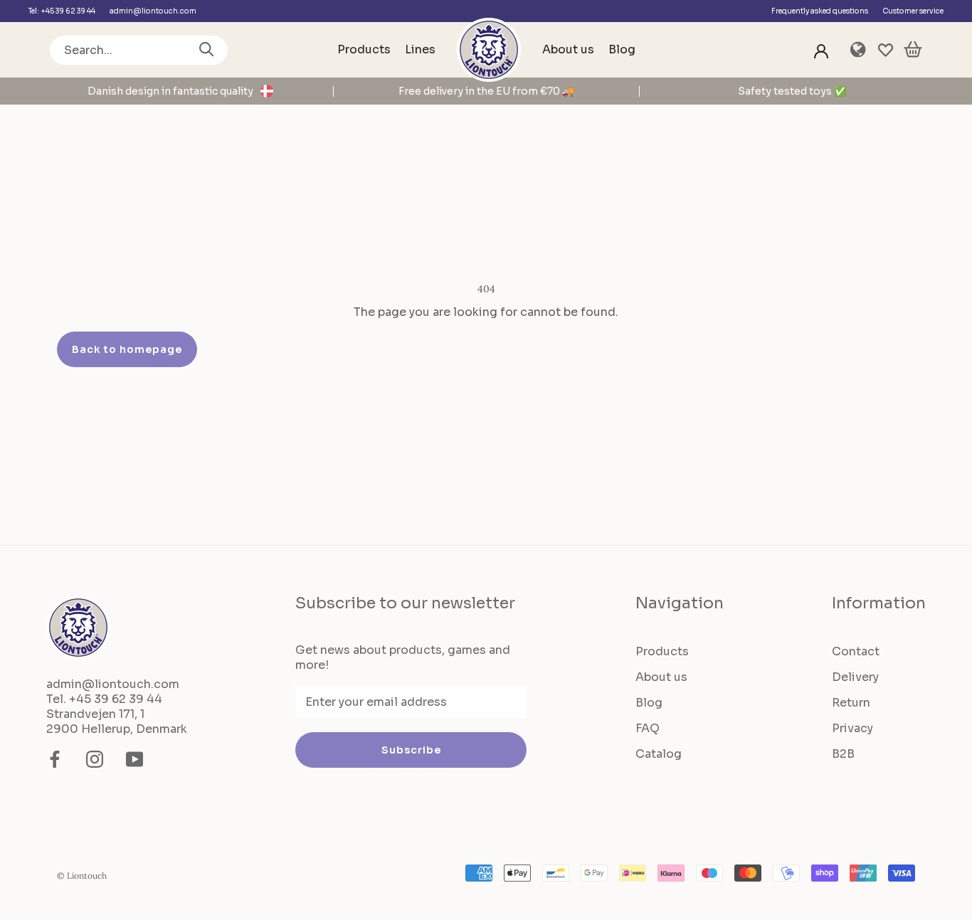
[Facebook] (54, 759)
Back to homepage (127, 349)
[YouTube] (134, 759)
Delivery (855, 677)
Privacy (852, 728)
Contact (855, 651)
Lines (420, 49)
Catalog (658, 753)
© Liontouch (82, 875)
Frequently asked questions (819, 11)
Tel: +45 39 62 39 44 (61, 11)
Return (851, 702)
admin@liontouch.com (153, 11)
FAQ (647, 728)
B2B (843, 753)
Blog (621, 49)
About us (568, 49)
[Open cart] (913, 50)
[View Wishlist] (885, 50)
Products (364, 49)
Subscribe (411, 750)
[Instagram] (94, 759)
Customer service (913, 11)
